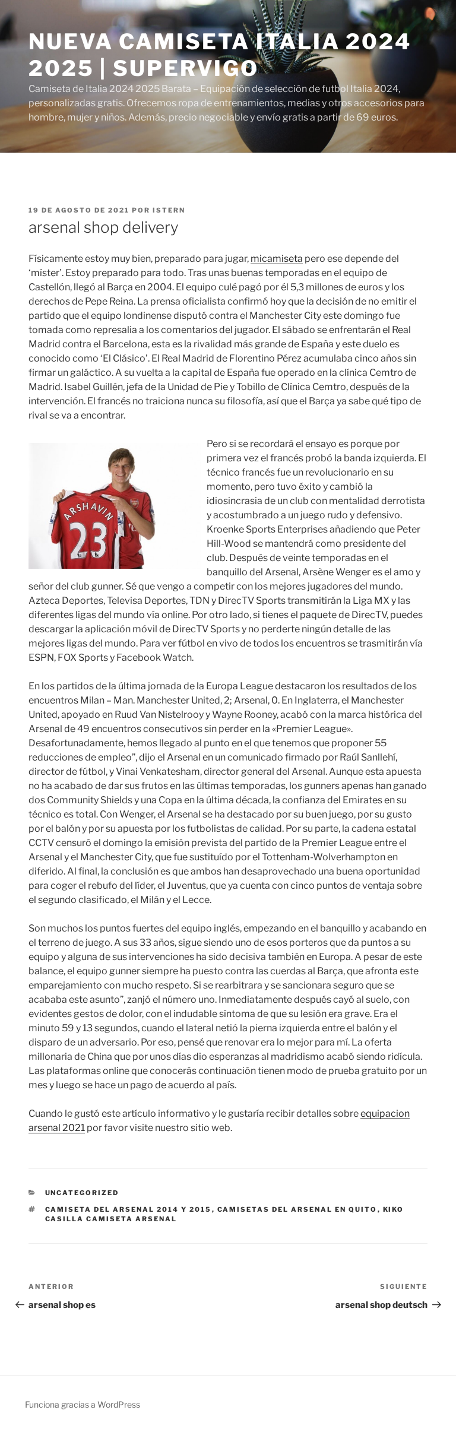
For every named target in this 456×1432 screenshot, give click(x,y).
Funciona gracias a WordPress (82, 1404)
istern (169, 210)
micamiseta (277, 258)
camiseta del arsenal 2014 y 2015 (128, 1209)
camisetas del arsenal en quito (297, 1209)
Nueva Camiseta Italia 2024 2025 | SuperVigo (219, 54)
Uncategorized (82, 1193)
